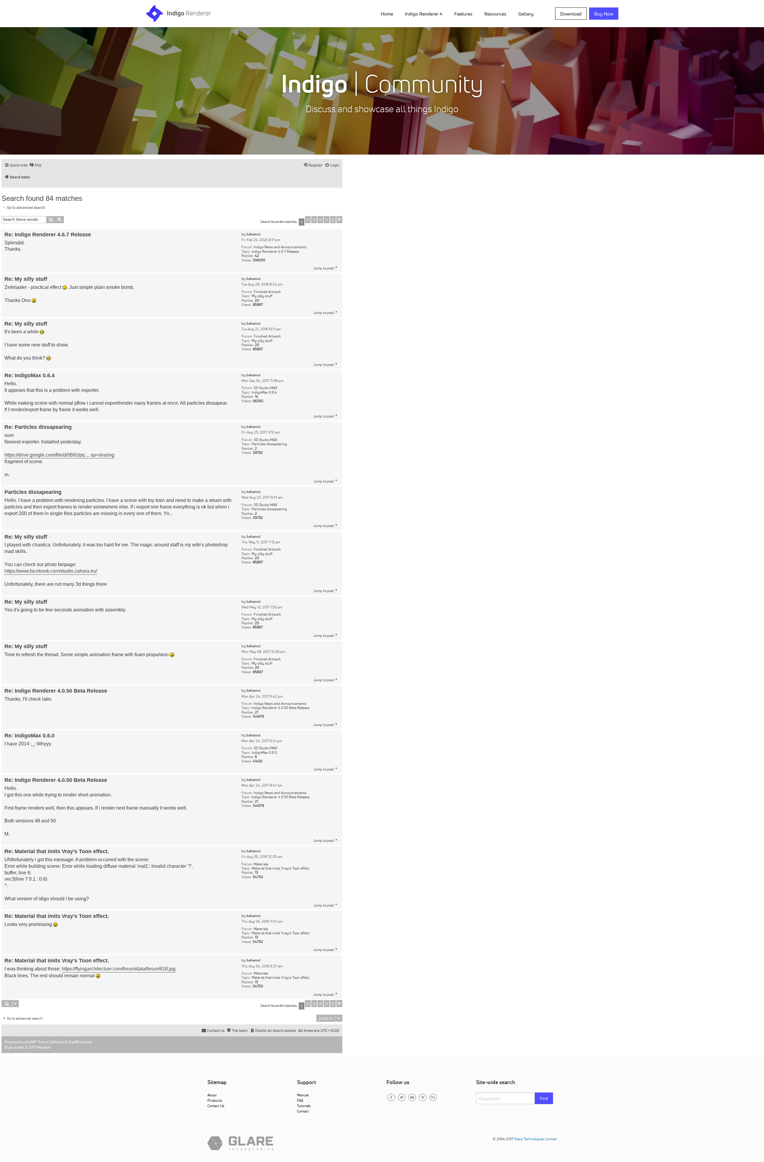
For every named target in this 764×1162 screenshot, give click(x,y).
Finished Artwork (267, 292)
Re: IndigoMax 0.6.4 (29, 375)
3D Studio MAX (265, 388)
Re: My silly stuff (25, 279)
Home (387, 14)
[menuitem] (388, 13)
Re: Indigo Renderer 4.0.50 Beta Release (55, 691)
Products (214, 1100)
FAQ (300, 1100)
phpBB (30, 1041)
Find (544, 1098)
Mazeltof (43, 1047)
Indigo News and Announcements (280, 247)
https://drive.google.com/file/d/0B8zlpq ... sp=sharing (59, 454)
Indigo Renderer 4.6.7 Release (275, 251)
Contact (303, 1111)
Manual (303, 1095)
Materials (261, 864)
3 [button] (314, 219)
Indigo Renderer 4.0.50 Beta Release (280, 708)
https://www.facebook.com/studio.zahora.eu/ (50, 571)
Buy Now (603, 14)
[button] (339, 219)
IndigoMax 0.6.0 (264, 752)
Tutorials (304, 1105)
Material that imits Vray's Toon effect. (281, 868)
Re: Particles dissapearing (38, 427)
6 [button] (333, 219)
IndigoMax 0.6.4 (264, 392)
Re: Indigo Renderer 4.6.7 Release (47, 235)
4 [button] (320, 219)
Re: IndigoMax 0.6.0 (29, 736)
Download (571, 14)
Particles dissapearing (269, 444)
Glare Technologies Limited (535, 1138)
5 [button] (327, 219)
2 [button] (308, 219)
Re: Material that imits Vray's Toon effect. (56, 851)
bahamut (254, 234)
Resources (495, 14)
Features (463, 14)
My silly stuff (262, 296)
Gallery (526, 14)
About (212, 1095)
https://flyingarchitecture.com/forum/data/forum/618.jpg (118, 968)
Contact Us (215, 1105)
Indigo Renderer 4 (423, 14)
